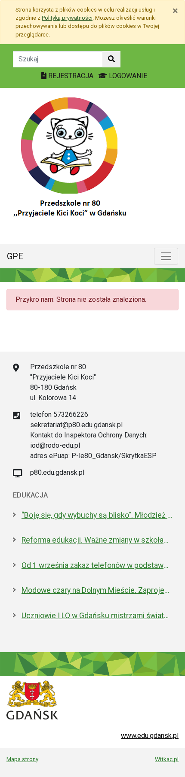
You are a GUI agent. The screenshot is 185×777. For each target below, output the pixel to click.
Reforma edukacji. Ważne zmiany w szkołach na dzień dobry (97, 540)
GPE (15, 256)
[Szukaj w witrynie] (111, 59)
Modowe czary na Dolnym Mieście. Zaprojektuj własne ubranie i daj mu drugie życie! (97, 590)
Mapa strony (22, 759)
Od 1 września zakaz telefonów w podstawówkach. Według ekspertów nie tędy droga (97, 565)
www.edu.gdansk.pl (150, 735)
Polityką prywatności (67, 18)
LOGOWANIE (127, 76)
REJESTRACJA (70, 76)
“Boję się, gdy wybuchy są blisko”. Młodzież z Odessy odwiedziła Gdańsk (97, 515)
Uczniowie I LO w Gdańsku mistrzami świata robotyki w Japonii (97, 615)
